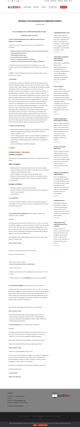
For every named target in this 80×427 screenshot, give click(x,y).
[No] (78, 424)
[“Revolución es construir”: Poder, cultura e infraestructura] (61, 69)
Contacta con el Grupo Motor (16, 405)
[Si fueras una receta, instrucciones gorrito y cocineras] (61, 234)
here (12, 219)
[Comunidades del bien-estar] (61, 42)
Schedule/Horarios (15, 152)
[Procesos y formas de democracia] (61, 157)
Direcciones (26, 152)
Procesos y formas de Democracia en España (23, 59)
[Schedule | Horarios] (61, 209)
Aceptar (35, 425)
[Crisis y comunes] (61, 100)
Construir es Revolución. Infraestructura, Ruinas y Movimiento (28, 61)
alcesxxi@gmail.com (19, 400)
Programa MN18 (13, 373)
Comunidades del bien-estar (18, 55)
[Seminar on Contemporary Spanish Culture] (61, 184)
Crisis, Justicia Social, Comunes (19, 57)
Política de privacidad (43, 425)
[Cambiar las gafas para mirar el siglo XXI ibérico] (61, 130)
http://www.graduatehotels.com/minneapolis (22, 264)
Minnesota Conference (15, 376)
